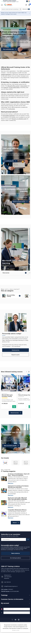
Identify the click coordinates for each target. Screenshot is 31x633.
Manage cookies (15, 630)
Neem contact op (15, 553)
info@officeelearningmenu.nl (10, 586)
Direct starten (13, 14)
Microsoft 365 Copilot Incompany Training (7, 395)
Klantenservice (15, 350)
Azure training (24, 85)
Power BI (6, 87)
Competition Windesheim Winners (17, 510)
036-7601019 (7, 582)
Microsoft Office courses (13, 85)
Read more (10, 483)
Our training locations (15, 558)
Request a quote (15, 354)
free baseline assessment (9, 115)
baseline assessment (6, 74)
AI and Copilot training (14, 87)
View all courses (15, 412)
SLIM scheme (12, 108)
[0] (29, 4)
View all (15, 522)
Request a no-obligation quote (19, 118)
